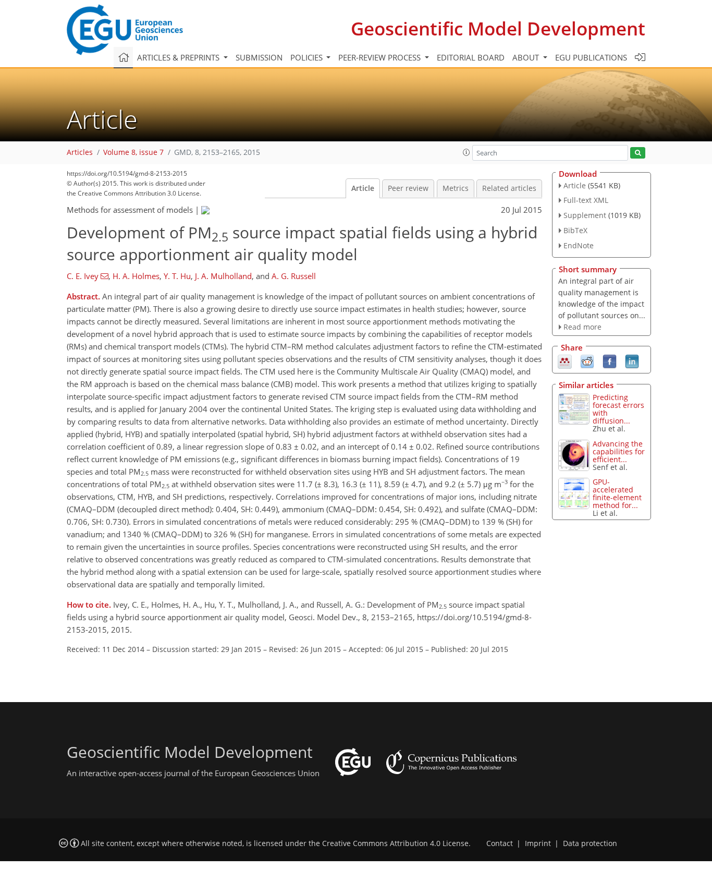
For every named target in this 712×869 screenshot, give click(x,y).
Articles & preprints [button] (179, 57)
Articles (80, 152)
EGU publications (591, 57)
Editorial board (471, 57)
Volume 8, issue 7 (133, 152)
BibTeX (575, 230)
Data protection (590, 843)
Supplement (584, 215)
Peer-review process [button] (380, 57)
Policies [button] (307, 57)
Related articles (509, 188)
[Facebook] (610, 361)
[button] (466, 152)
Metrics (456, 188)
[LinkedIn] (632, 361)
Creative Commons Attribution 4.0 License (395, 843)
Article (362, 188)
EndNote (578, 245)
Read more (582, 327)
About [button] (526, 57)
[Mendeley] (565, 361)
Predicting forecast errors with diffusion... (618, 409)
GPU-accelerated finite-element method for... (617, 493)
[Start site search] (637, 153)
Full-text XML (585, 200)
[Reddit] (587, 361)
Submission (259, 57)
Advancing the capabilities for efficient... (619, 451)
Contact (499, 843)
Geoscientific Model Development (498, 28)
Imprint (538, 843)
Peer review (408, 188)
